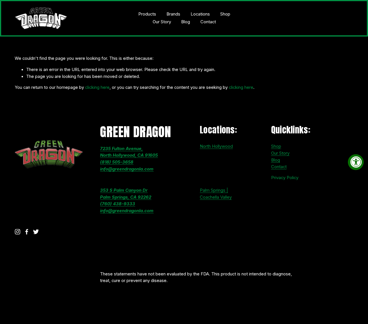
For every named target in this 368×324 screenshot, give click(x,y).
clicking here (97, 87)
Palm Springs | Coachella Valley (216, 194)
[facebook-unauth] (27, 232)
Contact (208, 21)
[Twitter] (36, 232)
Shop (225, 14)
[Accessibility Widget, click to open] (356, 162)
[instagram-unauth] (17, 232)
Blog (185, 21)
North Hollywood (216, 146)
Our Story (162, 21)
